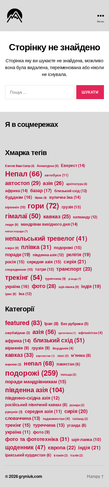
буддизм (18, 197)
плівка (36, 247)
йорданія (63, 348)
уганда (74, 279)
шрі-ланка (69, 286)
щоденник (25, 447)
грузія (71, 207)
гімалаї (23, 215)
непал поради (16, 231)
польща (68, 374)
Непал (23, 173)
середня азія (44, 261)
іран (10, 294)
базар (41, 190)
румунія (13, 411)
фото (44, 286)
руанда (76, 405)
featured (23, 322)
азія (53, 183)
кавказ (57, 216)
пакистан (68, 364)
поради (17, 254)
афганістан (90, 332)
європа (62, 447)
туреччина (55, 278)
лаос (63, 355)
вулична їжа (65, 197)
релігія (78, 254)
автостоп (23, 183)
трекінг (23, 277)
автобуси (56, 174)
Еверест (73, 165)
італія (76, 455)
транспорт (74, 268)
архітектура (76, 184)
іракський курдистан (28, 455)
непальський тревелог (46, 238)
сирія (75, 261)
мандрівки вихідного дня (49, 224)
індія (91, 286)
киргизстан (45, 356)
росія (14, 261)
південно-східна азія (32, 397)
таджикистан (56, 418)
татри (44, 269)
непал (39, 363)
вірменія (15, 207)
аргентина (67, 333)
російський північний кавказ (36, 404)
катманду (85, 217)
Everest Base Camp (19, 166)
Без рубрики (74, 323)
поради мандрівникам (35, 381)
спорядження (19, 269)
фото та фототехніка (37, 439)
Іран (51, 323)
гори (43, 205)
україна (17, 286)
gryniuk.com (30, 476)
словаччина (22, 418)
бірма (41, 197)
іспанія (61, 455)
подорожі (68, 247)
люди (11, 224)
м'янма (80, 355)
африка (16, 190)
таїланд (80, 418)
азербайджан (17, 332)
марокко (13, 364)
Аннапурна (48, 165)
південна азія (48, 254)
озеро (12, 248)
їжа (25, 293)
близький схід (70, 190)
